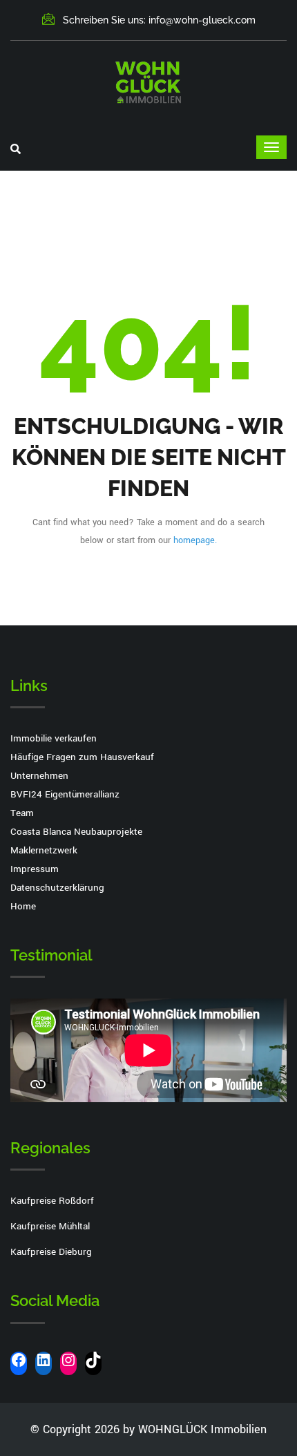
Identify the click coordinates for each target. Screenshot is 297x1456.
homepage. (195, 540)
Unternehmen (39, 775)
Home (23, 906)
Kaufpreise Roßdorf (52, 1200)
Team (22, 813)
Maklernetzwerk (43, 850)
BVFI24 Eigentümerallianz (64, 794)
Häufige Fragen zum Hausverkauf (82, 757)
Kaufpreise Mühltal (50, 1226)
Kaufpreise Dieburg (51, 1251)
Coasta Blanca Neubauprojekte (76, 831)
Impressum (34, 869)
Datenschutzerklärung (57, 887)
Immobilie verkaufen (53, 738)
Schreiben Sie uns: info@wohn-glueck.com (159, 20)
